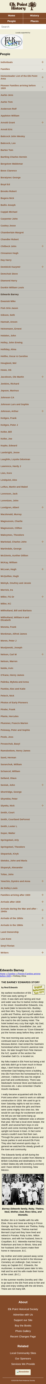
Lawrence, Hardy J (11, 466)
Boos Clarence (9, 170)
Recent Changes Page (23, 1336)
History (34, 15)
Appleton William (10, 115)
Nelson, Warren (9, 661)
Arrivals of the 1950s (22, 918)
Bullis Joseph (8, 205)
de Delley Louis (9, 888)
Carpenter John (9, 219)
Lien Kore (6, 939)
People (11, 21)
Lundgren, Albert (22, 507)
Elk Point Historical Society (23, 1309)
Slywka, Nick (22, 805)
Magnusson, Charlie (11, 521)
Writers (22, 952)
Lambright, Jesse (10, 452)
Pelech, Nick (7, 695)
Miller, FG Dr (22, 596)
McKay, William (9, 562)
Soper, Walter (8, 833)
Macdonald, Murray (11, 514)
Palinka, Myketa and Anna (15, 682)
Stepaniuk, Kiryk (10, 853)
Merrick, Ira (7, 590)
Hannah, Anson (9, 322)
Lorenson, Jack (9, 493)
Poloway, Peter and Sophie (15, 730)
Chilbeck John (22, 246)
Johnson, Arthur (22, 411)
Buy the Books (23, 1325)
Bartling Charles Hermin (14, 157)
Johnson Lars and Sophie (15, 404)
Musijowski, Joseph (11, 647)
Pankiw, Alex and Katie (13, 689)
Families (22, 69)
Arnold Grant (22, 122)
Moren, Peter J (8, 640)
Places (35, 21)
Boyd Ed (5, 184)
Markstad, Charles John (22, 541)
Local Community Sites (23, 1353)
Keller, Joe (6, 438)
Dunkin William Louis (12, 287)
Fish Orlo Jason (9, 308)
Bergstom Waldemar (12, 164)
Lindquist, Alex (9, 480)
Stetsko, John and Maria (14, 860)
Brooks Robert (9, 191)
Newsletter (24, 1372)
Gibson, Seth (8, 315)
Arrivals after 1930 (22, 901)
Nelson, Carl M (22, 654)
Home (11, 15)
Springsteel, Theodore (13, 847)
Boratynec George (11, 177)
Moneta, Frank (8, 627)
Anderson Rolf (8, 109)
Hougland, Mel (8, 363)
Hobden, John (8, 335)
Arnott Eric (7, 129)
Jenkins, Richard (10, 383)
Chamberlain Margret (12, 232)
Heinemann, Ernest (11, 328)
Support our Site (23, 1320)
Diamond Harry (9, 280)
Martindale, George (11, 548)
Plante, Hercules (10, 716)
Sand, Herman (8, 757)
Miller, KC (6, 603)
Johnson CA (7, 397)
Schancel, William (10, 771)
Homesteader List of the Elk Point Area (22, 77)
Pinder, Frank (8, 709)
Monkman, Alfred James (14, 634)
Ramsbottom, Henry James (15, 750)
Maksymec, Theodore (12, 535)
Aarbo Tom (7, 102)
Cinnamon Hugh (9, 253)
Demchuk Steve (9, 273)
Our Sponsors (23, 1358)
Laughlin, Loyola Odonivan (15, 459)
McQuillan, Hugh (10, 576)
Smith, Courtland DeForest (15, 819)
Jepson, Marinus (10, 390)
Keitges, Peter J (9, 425)
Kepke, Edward (9, 445)
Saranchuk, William (11, 764)
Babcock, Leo (8, 143)
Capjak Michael (9, 212)
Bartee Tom (7, 150)
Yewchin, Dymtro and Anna (22, 881)
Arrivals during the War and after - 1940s (22, 910)
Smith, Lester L (9, 826)
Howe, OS (6, 370)
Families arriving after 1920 (22, 894)
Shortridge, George (11, 792)
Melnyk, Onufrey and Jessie (16, 583)
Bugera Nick (7, 198)
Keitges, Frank (8, 418)
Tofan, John (7, 874)
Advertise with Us (23, 1314)
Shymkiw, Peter (9, 799)
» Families (10, 974)
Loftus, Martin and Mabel (14, 487)
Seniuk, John (22, 784)
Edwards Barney (10, 294)
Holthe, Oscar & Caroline (14, 356)
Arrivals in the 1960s (22, 925)
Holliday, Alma (8, 349)
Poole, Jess (7, 737)
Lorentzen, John (9, 500)
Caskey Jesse (8, 225)
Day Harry (6, 260)
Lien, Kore (6, 473)
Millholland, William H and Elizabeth (15, 618)
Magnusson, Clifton (11, 528)
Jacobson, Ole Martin (22, 376)
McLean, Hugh (22, 569)
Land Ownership (10, 932)
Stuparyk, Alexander (12, 867)
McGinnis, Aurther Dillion (14, 555)
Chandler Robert (10, 239)
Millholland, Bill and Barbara (16, 610)
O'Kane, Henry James (12, 675)
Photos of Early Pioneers (14, 702)
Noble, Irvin (7, 668)
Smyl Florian (7, 946)
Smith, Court (7, 812)
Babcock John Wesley (13, 136)
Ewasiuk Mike (8, 301)
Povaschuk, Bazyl (10, 744)
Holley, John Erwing (11, 342)
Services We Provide (23, 1364)
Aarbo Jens (7, 95)
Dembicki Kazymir (22, 266)
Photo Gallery (23, 1331)
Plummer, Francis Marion (14, 723)
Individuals (22, 62)
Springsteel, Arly (10, 840)
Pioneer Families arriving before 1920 (22, 86)
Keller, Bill (6, 432)
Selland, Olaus (8, 778)
